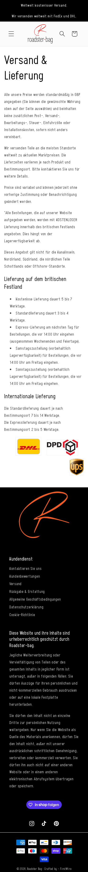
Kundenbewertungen (24, 576)
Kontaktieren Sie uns (25, 568)
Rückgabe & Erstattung (27, 591)
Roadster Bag (34, 869)
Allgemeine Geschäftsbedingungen (35, 599)
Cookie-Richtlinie (22, 614)
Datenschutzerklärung (26, 606)
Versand (15, 583)
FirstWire (66, 869)
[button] (11, 34)
